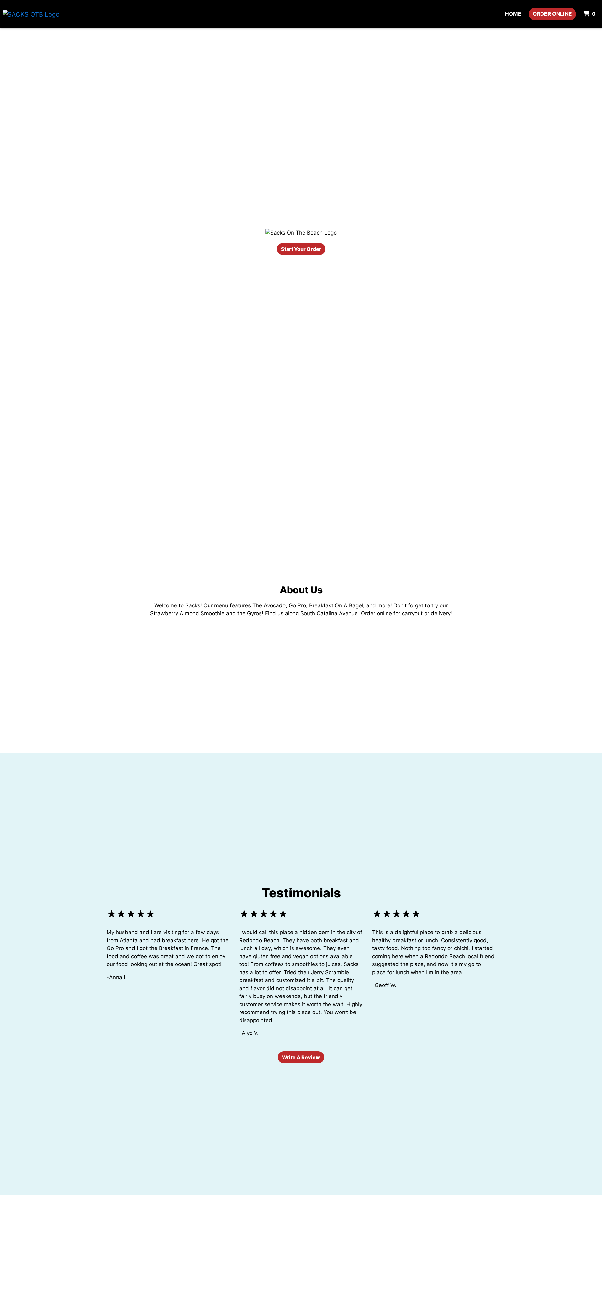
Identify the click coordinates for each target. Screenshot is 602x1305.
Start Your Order (301, 249)
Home (513, 14)
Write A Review (301, 1057)
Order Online (552, 14)
